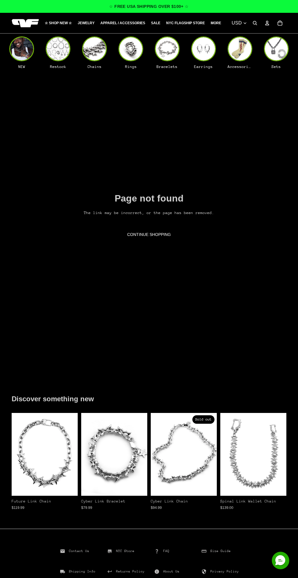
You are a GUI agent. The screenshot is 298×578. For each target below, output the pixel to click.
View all (28, 384)
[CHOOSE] (68, 486)
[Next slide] (71, 454)
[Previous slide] (18, 454)
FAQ (166, 551)
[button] (280, 560)
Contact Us (79, 551)
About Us (171, 571)
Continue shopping (149, 234)
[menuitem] (216, 23)
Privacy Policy (224, 571)
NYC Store (125, 551)
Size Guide (220, 551)
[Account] (267, 23)
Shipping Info (82, 571)
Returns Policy (130, 571)
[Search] (255, 23)
